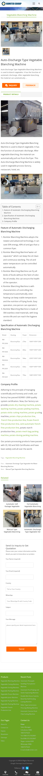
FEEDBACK (30, 85)
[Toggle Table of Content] (37, 207)
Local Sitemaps (27, 763)
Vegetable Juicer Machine (9, 697)
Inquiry (3, 731)
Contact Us (4, 728)
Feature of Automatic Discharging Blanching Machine (21, 211)
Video (3, 741)
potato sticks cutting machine (14, 412)
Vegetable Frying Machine (9, 701)
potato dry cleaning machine (21, 405)
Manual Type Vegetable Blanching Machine (20, 469)
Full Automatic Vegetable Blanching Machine (32, 505)
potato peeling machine (28, 408)
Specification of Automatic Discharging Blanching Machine (19, 216)
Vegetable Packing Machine (10, 704)
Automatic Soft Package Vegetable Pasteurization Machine (12, 505)
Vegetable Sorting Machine (10, 687)
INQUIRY (13, 85)
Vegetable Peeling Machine (10, 691)
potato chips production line (22, 416)
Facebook (23, 768)
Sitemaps (4, 738)
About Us (4, 724)
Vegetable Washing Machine (10, 681)
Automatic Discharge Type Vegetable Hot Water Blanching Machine (32, 530)
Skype (27, 768)
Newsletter (4, 734)
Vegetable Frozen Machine (10, 694)
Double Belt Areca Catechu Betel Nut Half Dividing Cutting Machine (30, 699)
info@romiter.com (31, 750)
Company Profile (10, 221)
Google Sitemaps (16, 763)
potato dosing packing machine (24, 435)
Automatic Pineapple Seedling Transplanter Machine (28, 684)
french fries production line (13, 420)
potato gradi (34, 412)
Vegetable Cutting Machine (10, 684)
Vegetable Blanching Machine (21, 14)
